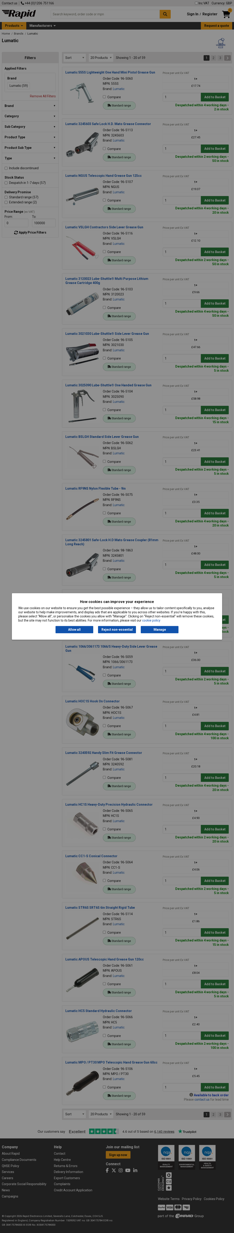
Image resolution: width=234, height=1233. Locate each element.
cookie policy (151, 620)
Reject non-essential (117, 629)
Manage (160, 629)
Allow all (74, 629)
